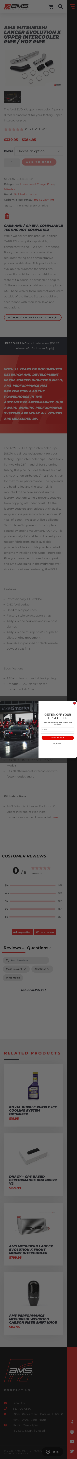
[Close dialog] (74, 703)
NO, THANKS (58, 743)
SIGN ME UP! (58, 738)
